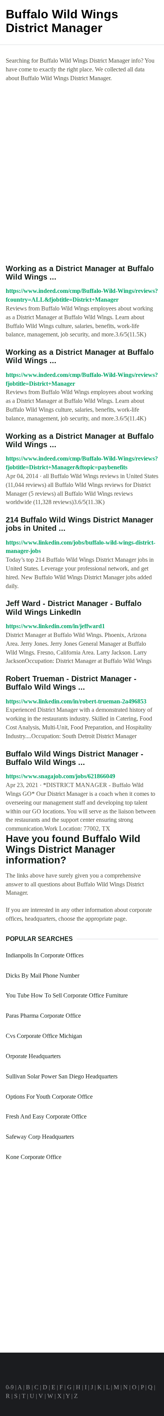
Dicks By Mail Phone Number (42, 975)
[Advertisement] (82, 173)
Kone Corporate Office (33, 1157)
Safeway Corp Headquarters (40, 1136)
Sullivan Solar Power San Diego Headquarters (61, 1076)
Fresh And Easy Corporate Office (46, 1116)
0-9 (10, 1387)
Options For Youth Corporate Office (49, 1096)
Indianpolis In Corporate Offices (45, 955)
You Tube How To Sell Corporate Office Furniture (67, 995)
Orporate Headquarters (33, 1056)
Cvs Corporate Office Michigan (44, 1036)
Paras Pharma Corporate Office (43, 1015)
